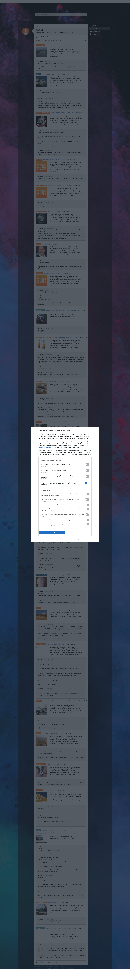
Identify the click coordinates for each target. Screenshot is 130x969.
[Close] (95, 430)
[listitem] (65, 461)
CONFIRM (52, 532)
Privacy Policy (75, 539)
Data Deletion (55, 539)
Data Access (65, 539)
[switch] (87, 464)
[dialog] (65, 484)
